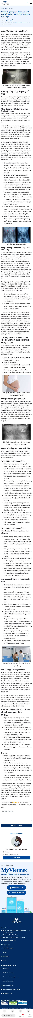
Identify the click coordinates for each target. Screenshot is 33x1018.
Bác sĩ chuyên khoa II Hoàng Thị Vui (20, 22)
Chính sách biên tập (8, 985)
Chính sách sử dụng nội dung (10, 977)
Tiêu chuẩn (5, 956)
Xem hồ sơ (16, 857)
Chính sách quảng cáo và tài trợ (11, 989)
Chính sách (6, 968)
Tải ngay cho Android (17, 892)
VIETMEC (5, 3)
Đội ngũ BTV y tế (7, 993)
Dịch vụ (5, 952)
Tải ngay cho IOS (17, 887)
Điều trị (10, 8)
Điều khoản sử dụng (8, 972)
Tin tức (4, 960)
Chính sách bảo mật (8, 981)
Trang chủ (4, 8)
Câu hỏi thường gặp (8, 948)
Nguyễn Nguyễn (9, 20)
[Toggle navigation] (30, 3)
